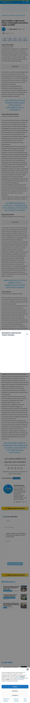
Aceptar (15, 686)
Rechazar (15, 691)
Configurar (15, 695)
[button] (27, 669)
